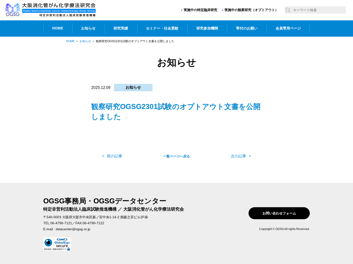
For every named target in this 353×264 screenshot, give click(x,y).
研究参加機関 (207, 28)
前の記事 (114, 156)
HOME (57, 28)
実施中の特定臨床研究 (200, 10)
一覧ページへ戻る (176, 156)
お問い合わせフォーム (279, 213)
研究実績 (121, 28)
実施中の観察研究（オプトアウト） (251, 10)
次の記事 (238, 156)
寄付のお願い (247, 28)
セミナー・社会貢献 (162, 28)
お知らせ (88, 28)
